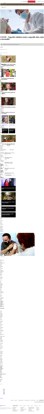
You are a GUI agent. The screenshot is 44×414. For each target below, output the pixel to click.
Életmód (16, 4)
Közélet (20, 405)
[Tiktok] (39, 398)
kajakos (9, 126)
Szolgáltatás (36, 405)
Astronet (23, 4)
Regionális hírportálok (15, 405)
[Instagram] (41, 398)
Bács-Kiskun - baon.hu (14, 407)
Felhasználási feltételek (27, 400)
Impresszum (16, 400)
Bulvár (32, 405)
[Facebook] (43, 398)
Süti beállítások (41, 400)
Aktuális (8, 4)
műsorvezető (3, 127)
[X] (0, 73)
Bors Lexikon (25, 1)
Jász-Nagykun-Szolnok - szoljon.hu (31, 407)
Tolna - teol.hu (37, 407)
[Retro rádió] (29, 2)
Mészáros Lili (3, 216)
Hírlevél (37, 400)
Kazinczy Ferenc (4, 204)
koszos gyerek (4, 132)
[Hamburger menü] (1, 4)
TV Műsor (31, 4)
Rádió (39, 405)
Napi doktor (27, 4)
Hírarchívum (12, 400)
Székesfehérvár (39, 1)
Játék (21, 1)
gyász (10, 132)
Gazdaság (24, 405)
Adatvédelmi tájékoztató (21, 400)
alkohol (3, 190)
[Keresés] (43, 4)
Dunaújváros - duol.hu (22, 407)
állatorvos (8, 67)
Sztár (11, 4)
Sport (14, 4)
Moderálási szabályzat (33, 400)
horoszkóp (6, 170)
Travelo (20, 4)
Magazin (28, 405)
